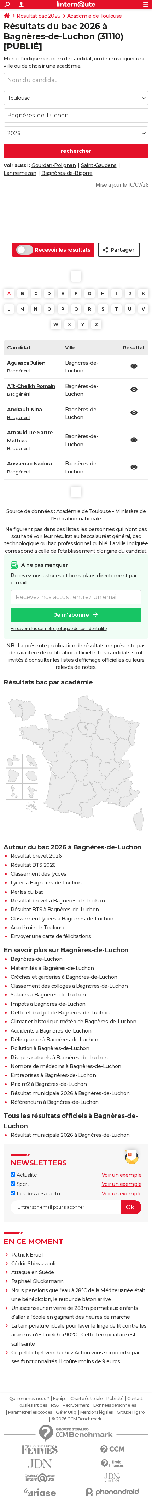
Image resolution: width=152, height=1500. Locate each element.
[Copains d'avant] (40, 1477)
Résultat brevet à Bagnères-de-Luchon (58, 901)
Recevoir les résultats (62, 250)
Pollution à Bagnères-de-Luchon (50, 1048)
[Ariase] (40, 1492)
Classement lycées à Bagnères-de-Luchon (62, 919)
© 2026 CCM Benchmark (76, 1419)
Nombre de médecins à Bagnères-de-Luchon (66, 1066)
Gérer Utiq (66, 1412)
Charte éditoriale (86, 1398)
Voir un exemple (122, 1175)
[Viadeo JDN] (112, 1477)
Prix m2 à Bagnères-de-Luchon (49, 1084)
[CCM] (112, 1449)
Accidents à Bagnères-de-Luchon (51, 1031)
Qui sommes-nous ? (29, 1398)
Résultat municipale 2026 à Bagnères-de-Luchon (70, 1093)
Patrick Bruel (27, 1255)
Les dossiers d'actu (37, 1193)
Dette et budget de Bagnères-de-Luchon (60, 1013)
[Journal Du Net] (40, 1463)
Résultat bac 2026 (38, 16)
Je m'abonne (71, 615)
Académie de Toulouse (94, 16)
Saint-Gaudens (99, 165)
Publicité (114, 1398)
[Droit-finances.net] (112, 1463)
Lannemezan (20, 173)
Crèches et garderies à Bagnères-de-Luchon (64, 977)
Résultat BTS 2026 (33, 865)
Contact (135, 1398)
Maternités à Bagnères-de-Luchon (52, 968)
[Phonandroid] (112, 1492)
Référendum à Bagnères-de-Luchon (55, 1102)
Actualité (26, 1175)
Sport (22, 1184)
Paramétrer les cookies (30, 1412)
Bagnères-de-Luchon (36, 959)
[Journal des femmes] (40, 1449)
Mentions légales (96, 1412)
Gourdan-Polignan (53, 165)
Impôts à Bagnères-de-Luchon (48, 1004)
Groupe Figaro (131, 1412)
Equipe (59, 1398)
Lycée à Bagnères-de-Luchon (46, 883)
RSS (55, 1405)
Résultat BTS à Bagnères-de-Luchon (55, 909)
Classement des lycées (38, 874)
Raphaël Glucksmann (37, 1281)
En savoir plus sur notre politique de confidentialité (59, 628)
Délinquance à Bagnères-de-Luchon (54, 1039)
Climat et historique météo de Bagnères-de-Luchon (73, 1021)
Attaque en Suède (32, 1272)
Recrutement (76, 1405)
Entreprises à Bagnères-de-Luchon (53, 1075)
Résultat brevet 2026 (36, 856)
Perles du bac (27, 892)
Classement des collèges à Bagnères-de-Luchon (69, 986)
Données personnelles (114, 1405)
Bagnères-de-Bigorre (67, 173)
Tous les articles (32, 1405)
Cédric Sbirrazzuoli (33, 1263)
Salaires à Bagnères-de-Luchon (48, 995)
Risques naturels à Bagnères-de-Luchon (59, 1057)
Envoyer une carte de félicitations (51, 936)
